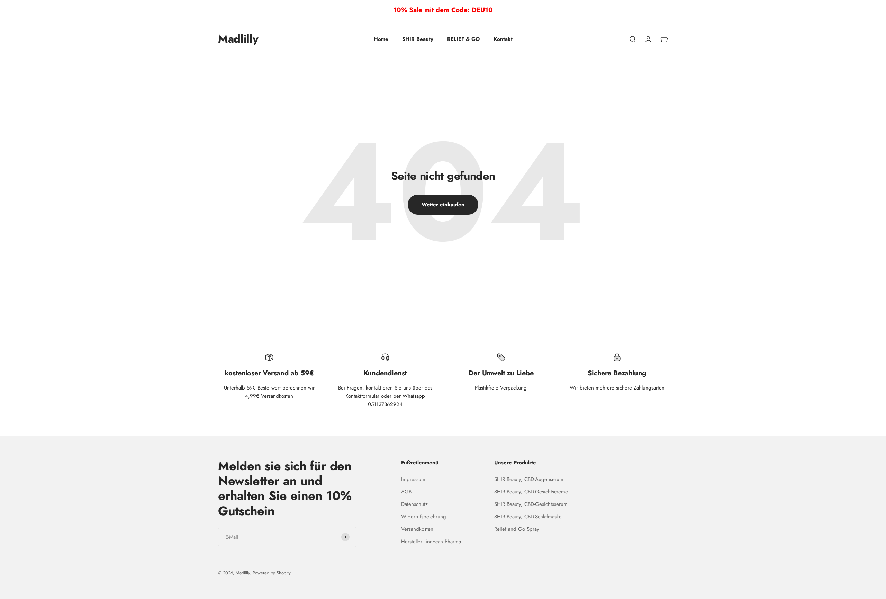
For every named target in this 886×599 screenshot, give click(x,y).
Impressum (413, 479)
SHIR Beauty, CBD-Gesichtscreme (531, 491)
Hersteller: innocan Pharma (431, 541)
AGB (406, 491)
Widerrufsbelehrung (423, 516)
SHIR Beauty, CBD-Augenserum (528, 479)
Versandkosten (417, 529)
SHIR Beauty (417, 39)
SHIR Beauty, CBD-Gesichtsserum (531, 504)
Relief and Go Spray (516, 529)
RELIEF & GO (463, 39)
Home (381, 39)
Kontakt (503, 39)
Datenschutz (414, 504)
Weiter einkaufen (443, 204)
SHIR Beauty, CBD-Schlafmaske (528, 516)
